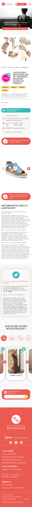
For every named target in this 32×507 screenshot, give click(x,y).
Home (3, 67)
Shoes (17, 67)
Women (10, 67)
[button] (3, 169)
